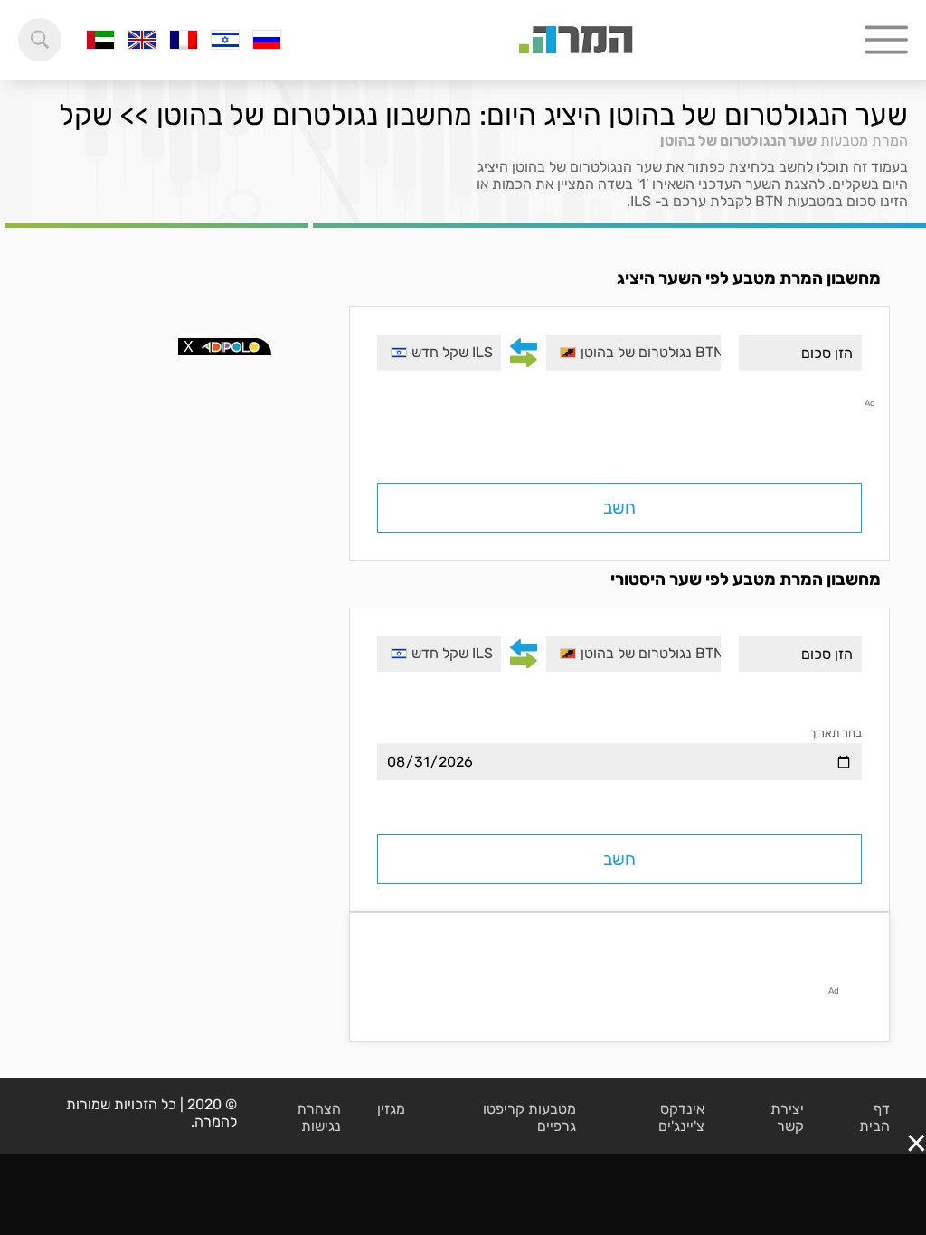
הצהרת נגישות (319, 1117)
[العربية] (100, 40)
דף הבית (874, 1117)
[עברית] (225, 40)
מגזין (391, 1108)
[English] (142, 40)
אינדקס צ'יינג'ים (681, 1117)
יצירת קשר (787, 1117)
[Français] (183, 40)
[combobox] (633, 353)
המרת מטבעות (864, 140)
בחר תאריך (835, 733)
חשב (619, 507)
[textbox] (633, 352)
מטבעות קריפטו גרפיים (529, 1117)
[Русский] (266, 40)
